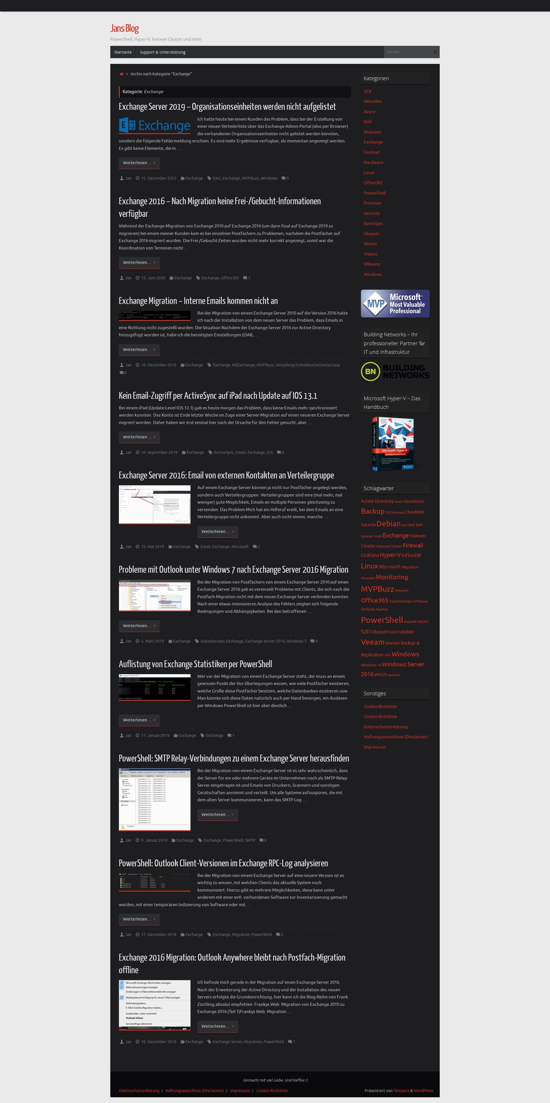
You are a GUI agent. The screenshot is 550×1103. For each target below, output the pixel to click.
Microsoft (240, 546)
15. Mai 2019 (152, 546)
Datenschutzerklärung (386, 727)
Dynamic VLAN (371, 536)
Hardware (373, 162)
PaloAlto (382, 609)
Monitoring (392, 577)
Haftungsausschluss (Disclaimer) (396, 737)
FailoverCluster (389, 546)
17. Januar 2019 (155, 735)
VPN (387, 655)
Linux (369, 173)
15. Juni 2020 (153, 278)
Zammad (394, 675)
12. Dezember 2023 (158, 178)
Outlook (368, 609)
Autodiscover (212, 641)
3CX (367, 91)
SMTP (250, 840)
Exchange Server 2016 (265, 641)
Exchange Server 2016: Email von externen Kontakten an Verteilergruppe (226, 475)
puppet (410, 621)
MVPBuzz (250, 178)
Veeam (370, 244)
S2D (365, 632)
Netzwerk (402, 590)
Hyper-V (390, 555)
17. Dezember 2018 (158, 934)
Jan (128, 178)
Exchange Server (227, 1041)
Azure (369, 112)
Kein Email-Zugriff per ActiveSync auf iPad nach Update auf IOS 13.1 (218, 396)
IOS (270, 452)
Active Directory (377, 501)
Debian (388, 524)
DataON (368, 524)
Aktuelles (373, 101)
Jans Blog (124, 28)
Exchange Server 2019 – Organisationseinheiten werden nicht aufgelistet (227, 107)
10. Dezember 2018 (158, 1041)
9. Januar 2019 (154, 840)
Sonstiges (373, 223)
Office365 (230, 278)
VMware (372, 264)
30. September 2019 (159, 452)
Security (372, 213)
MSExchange (243, 365)
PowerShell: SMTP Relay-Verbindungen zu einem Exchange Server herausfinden (234, 758)
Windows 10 (371, 665)
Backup (373, 511)
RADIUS (423, 622)
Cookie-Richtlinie (380, 706)
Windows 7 (297, 641)
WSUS (380, 675)
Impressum (375, 747)
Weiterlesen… (137, 162)
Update (406, 632)
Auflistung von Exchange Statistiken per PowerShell (195, 664)
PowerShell (233, 840)
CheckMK (414, 512)
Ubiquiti (372, 234)
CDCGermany (395, 513)
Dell (368, 122)
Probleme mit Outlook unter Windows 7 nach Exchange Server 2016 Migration (233, 570)
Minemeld (368, 578)
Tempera (401, 1090)
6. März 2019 (152, 641)
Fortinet (372, 152)
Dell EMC (415, 525)
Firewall (413, 545)
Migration (241, 934)
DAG (217, 178)
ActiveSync (224, 452)
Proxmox (373, 203)
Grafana (370, 555)
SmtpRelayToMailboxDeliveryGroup (308, 365)
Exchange (194, 178)
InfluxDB (411, 555)
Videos (370, 254)
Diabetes (372, 132)
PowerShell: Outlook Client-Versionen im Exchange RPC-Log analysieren (223, 863)
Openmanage (400, 601)
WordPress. (424, 1090)
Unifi (394, 632)
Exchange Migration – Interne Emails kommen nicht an (198, 301)
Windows (269, 178)
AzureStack (414, 501)
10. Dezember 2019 (158, 365)
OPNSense (420, 601)
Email (241, 452)
